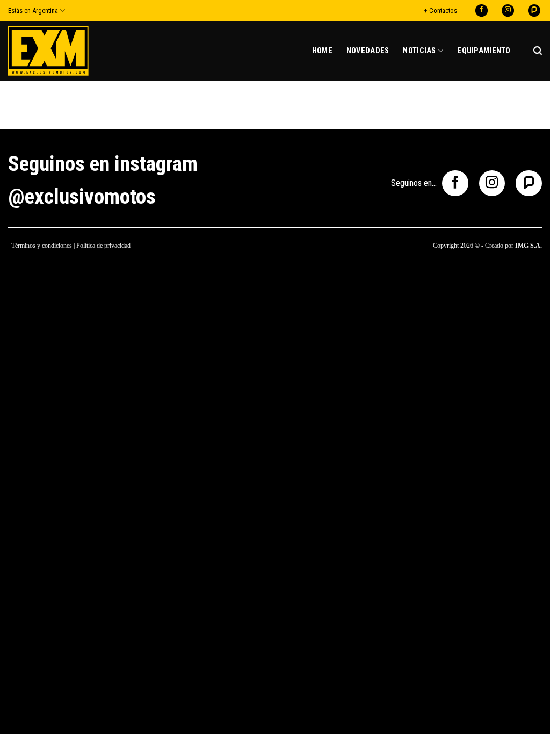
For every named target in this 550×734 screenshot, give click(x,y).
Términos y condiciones (41, 245)
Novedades (367, 50)
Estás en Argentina (33, 10)
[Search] (537, 50)
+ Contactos (440, 10)
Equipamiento (483, 50)
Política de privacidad (103, 245)
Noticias (419, 50)
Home (322, 50)
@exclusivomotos (82, 196)
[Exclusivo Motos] (48, 50)
